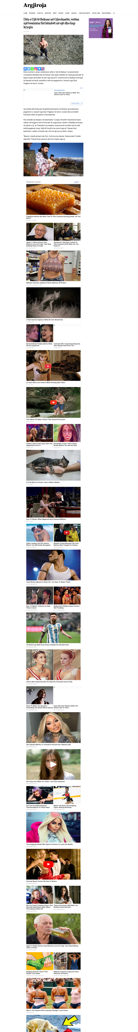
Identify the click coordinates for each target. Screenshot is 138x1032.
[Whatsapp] (32, 68)
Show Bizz (48, 13)
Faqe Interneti (106, 13)
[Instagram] (35, 68)
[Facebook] (25, 68)
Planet (67, 13)
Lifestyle (40, 13)
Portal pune (96, 13)
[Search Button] (114, 13)
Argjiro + (74, 13)
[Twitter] (28, 68)
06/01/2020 (26, 31)
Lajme (25, 13)
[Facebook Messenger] (39, 68)
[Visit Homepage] (34, 5)
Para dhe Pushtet (84, 13)
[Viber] (42, 68)
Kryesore (32, 13)
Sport (55, 13)
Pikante (60, 13)
